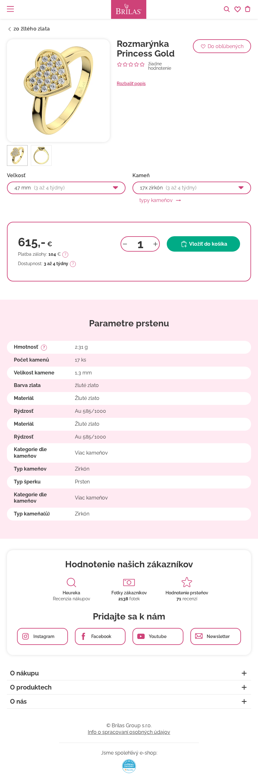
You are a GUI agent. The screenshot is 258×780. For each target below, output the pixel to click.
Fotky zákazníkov (129, 593)
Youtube (157, 636)
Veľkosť (16, 175)
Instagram (43, 636)
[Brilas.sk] (128, 9)
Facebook (101, 636)
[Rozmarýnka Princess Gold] (58, 90)
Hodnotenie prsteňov (186, 593)
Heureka (71, 593)
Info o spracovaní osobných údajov (129, 732)
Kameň (141, 175)
